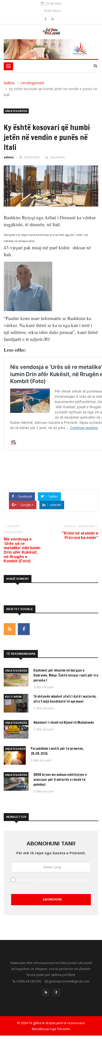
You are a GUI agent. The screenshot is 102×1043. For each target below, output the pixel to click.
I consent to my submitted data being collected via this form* (50, 883)
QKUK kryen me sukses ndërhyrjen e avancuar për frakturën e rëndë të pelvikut (60, 779)
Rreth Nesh (52, 10)
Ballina (9, 82)
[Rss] (52, 19)
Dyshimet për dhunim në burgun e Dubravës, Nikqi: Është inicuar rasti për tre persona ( (65, 675)
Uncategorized (32, 82)
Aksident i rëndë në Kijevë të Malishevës (63, 722)
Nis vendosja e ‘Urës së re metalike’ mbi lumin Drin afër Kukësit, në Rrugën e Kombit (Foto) (22, 550)
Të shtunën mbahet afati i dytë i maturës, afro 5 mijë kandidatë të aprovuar (65, 699)
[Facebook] (46, 19)
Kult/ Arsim (13, 696)
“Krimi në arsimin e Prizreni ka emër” (80, 535)
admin (9, 157)
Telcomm (63, 1029)
